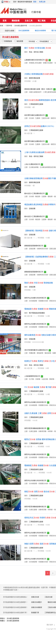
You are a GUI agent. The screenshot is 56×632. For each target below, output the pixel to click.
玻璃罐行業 (35, 612)
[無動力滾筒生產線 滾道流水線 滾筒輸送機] (10, 552)
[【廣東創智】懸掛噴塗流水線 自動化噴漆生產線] (10, 239)
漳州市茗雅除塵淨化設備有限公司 (36, 350)
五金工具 (29, 20)
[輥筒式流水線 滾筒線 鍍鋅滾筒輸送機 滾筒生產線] (10, 448)
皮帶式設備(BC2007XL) (39, 126)
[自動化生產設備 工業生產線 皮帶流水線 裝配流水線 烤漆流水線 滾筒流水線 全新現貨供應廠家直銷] (10, 422)
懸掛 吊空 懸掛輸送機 (38, 282)
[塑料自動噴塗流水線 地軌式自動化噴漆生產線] (10, 343)
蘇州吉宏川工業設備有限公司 (34, 193)
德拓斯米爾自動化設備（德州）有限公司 (38, 89)
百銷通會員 (8, 41)
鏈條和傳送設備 (34, 78)
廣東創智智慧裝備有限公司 (33, 246)
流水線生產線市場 (20, 26)
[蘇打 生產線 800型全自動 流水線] (10, 56)
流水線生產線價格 (13, 618)
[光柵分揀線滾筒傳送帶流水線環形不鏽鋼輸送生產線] (10, 187)
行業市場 (36, 12)
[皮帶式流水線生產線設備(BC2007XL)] (10, 135)
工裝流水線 (48, 597)
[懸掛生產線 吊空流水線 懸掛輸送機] (10, 291)
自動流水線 (35, 597)
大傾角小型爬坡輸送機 (39, 74)
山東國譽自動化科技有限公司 (34, 60)
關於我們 (50, 625)
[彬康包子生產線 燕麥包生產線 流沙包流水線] (10, 370)
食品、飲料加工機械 (36, 52)
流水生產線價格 (23, 30)
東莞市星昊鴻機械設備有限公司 (35, 428)
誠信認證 (20, 41)
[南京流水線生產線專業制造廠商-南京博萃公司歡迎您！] (10, 109)
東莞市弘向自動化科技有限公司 (35, 298)
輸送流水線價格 (40, 30)
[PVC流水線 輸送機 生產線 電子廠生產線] (10, 396)
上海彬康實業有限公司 (32, 376)
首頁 (5, 20)
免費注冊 (42, 2)
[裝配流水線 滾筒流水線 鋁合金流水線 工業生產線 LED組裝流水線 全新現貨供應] (10, 500)
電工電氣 (42, 20)
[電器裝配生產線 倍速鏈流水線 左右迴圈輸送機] (10, 474)
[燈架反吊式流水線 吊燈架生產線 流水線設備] (10, 526)
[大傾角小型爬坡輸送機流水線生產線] (10, 83)
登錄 (34, 2)
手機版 (6, 2)
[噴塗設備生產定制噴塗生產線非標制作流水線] (10, 213)
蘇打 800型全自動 (37, 48)
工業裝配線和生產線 (36, 104)
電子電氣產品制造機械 (37, 313)
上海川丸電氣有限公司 (32, 164)
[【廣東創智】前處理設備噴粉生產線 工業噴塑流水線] (10, 265)
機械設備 (16, 20)
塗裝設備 (32, 208)
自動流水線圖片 (36, 602)
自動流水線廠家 (36, 607)
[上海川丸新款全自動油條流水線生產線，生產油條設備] (10, 161)
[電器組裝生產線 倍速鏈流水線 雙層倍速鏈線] (10, 317)
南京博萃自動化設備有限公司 (34, 115)
